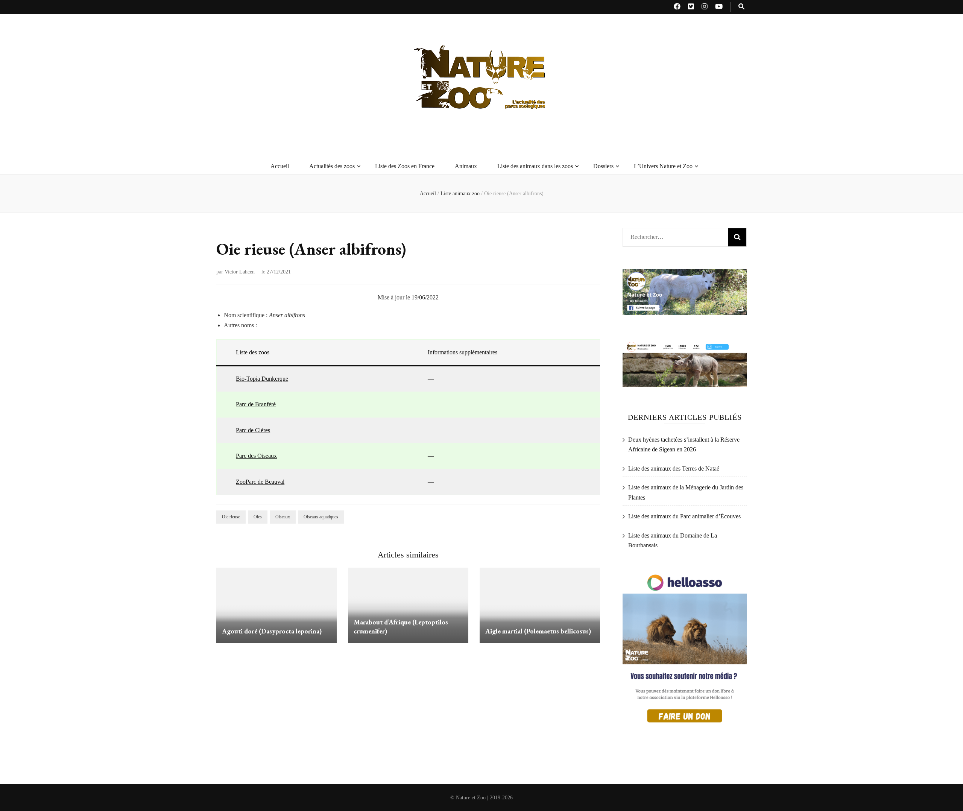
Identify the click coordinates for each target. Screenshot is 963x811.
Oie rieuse (231, 516)
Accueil (279, 166)
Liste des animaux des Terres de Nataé (673, 468)
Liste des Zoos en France (404, 166)
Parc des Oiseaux (256, 456)
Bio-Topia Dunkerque (262, 378)
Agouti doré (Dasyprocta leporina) (272, 631)
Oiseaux (282, 516)
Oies (258, 516)
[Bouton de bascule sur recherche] (741, 7)
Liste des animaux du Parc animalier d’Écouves (684, 516)
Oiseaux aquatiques (321, 516)
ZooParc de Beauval (260, 481)
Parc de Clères (253, 430)
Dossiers (603, 166)
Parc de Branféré (256, 404)
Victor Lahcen (240, 272)
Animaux (466, 166)
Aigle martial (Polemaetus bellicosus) (538, 631)
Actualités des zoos (332, 166)
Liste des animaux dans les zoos (535, 166)
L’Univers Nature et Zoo (663, 166)
